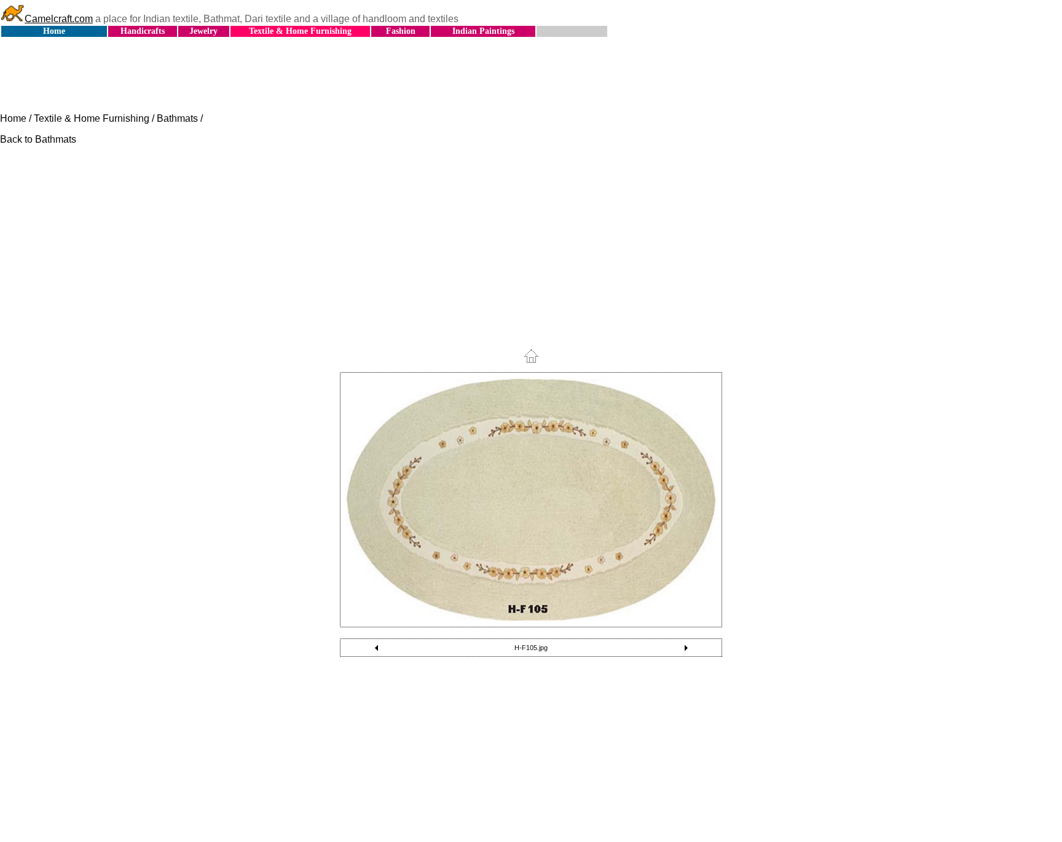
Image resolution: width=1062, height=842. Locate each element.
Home (54, 31)
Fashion (400, 31)
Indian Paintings (483, 31)
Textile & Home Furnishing (300, 31)
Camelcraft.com (59, 19)
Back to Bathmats (38, 139)
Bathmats (177, 118)
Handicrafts (142, 31)
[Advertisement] (531, 75)
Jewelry (203, 31)
